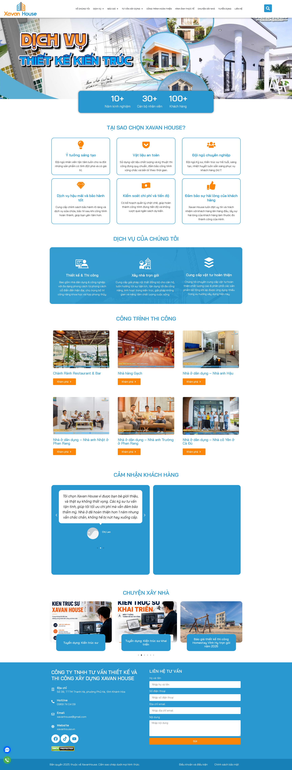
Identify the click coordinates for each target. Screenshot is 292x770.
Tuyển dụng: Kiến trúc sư (80, 643)
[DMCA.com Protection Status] (62, 750)
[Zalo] (7, 750)
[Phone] (7, 760)
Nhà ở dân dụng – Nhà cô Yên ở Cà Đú (208, 441)
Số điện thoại (157, 691)
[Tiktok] (65, 738)
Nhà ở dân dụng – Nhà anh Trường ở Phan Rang (146, 441)
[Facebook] (55, 738)
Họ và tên (155, 678)
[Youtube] (74, 738)
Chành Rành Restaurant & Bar (77, 373)
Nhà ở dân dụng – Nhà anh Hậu (208, 373)
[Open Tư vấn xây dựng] (142, 8)
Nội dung (154, 717)
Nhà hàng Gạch (130, 373)
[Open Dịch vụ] (103, 8)
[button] (4, 58)
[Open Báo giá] (117, 8)
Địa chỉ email (157, 704)
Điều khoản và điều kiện (193, 764)
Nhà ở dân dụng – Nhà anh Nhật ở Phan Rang (80, 441)
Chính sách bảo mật (226, 764)
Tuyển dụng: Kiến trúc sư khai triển (146, 642)
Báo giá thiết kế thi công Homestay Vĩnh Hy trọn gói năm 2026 (211, 642)
